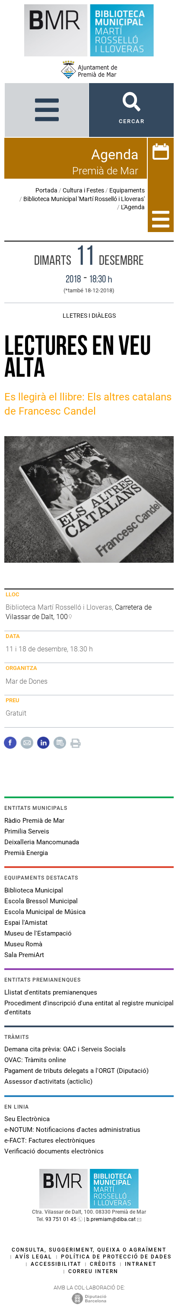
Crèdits (103, 1264)
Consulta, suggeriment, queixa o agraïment (89, 1250)
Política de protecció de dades (116, 1257)
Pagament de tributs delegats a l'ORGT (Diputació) (76, 1071)
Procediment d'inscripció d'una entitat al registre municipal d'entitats (89, 1007)
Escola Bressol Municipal (41, 901)
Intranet (140, 1264)
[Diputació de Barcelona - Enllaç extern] (89, 1298)
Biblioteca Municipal (33, 890)
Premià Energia (26, 853)
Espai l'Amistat (26, 923)
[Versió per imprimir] (76, 742)
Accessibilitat (56, 1264)
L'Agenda (133, 207)
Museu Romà (23, 944)
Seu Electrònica (27, 1119)
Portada (46, 190)
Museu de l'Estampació (38, 933)
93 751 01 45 (60, 1219)
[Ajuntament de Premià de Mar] (89, 70)
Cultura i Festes (83, 190)
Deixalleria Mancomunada (41, 842)
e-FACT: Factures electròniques (49, 1140)
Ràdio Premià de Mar (34, 820)
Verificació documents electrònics (54, 1151)
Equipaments (127, 190)
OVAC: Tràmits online (35, 1060)
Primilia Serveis (26, 831)
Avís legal (33, 1257)
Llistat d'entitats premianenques (50, 992)
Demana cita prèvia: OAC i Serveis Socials (65, 1049)
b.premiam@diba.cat (111, 1219)
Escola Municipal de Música (45, 912)
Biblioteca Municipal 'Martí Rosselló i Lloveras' (84, 198)
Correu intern (93, 1271)
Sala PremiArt (24, 955)
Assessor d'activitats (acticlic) (48, 1081)
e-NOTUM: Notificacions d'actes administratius (72, 1130)
